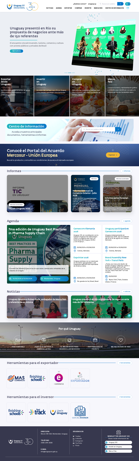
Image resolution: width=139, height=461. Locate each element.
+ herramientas (124, 363)
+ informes (126, 171)
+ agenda (126, 221)
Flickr (76, 445)
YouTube (78, 443)
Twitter (78, 436)
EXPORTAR (68, 8)
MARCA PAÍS (98, 8)
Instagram (79, 441)
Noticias (49, 8)
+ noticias (126, 291)
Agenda (59, 8)
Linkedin (78, 438)
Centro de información (26, 126)
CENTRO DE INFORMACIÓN (114, 8)
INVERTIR (88, 8)
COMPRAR (78, 8)
